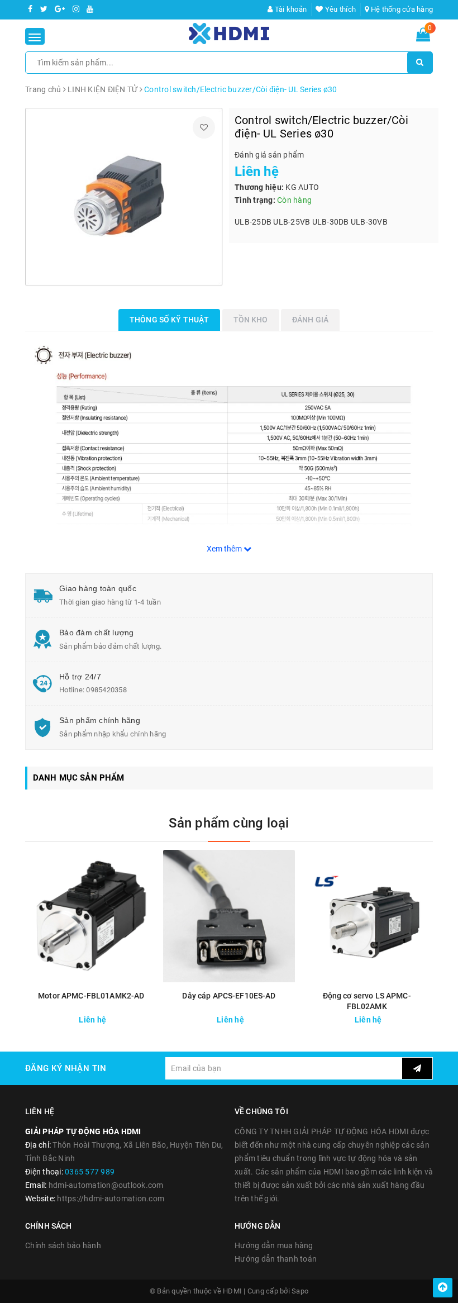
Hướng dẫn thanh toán (276, 1258)
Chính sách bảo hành (63, 1245)
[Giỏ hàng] (423, 36)
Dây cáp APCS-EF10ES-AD (228, 995)
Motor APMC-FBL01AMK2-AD (91, 995)
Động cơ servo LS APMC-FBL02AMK (367, 1001)
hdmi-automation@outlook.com (106, 1185)
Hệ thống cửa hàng (401, 9)
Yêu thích (339, 9)
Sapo (300, 1291)
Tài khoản (290, 9)
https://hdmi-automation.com (110, 1198)
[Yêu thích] (204, 127)
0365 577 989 (90, 1171)
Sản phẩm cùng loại (229, 823)
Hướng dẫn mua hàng (274, 1245)
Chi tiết (120, 1016)
